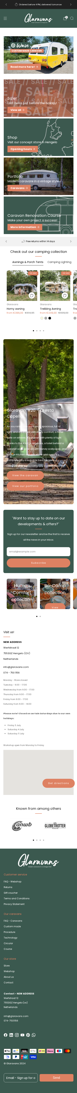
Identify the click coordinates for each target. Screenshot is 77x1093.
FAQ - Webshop (12, 881)
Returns (8, 887)
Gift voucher (11, 892)
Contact (8, 982)
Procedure (9, 932)
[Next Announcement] (71, 4)
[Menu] (5, 18)
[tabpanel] (38, 300)
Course (8, 949)
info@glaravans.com (16, 1016)
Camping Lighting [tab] (59, 262)
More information (23, 227)
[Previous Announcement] (6, 4)
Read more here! (22, 67)
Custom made (12, 926)
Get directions (58, 783)
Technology (10, 937)
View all (15, 110)
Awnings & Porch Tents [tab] (27, 262)
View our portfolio (25, 486)
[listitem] (38, 4)
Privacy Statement (14, 904)
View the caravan (25, 475)
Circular (8, 943)
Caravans (17, 188)
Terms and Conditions (17, 898)
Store (7, 965)
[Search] (72, 18)
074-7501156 (11, 1020)
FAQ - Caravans (13, 920)
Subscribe (38, 562)
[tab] (33, 330)
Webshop (9, 971)
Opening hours (21, 149)
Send (56, 1077)
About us (9, 977)
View (55, 607)
